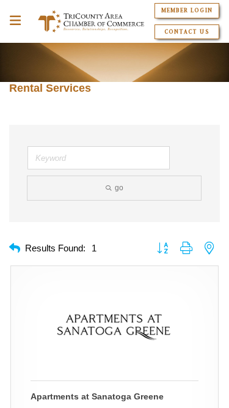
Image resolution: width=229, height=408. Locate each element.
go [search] (119, 188)
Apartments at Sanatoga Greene (97, 396)
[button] (14, 248)
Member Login (186, 10)
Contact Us (186, 31)
